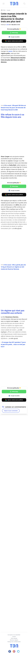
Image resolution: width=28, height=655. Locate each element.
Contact (14, 636)
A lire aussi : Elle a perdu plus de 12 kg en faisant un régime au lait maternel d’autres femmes (13, 267)
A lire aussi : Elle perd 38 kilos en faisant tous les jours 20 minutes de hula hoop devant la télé (13, 107)
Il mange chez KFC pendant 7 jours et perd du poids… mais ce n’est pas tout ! (13, 344)
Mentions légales (14, 640)
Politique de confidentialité (14, 641)
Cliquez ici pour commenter (11, 410)
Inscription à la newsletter (14, 634)
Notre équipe (14, 638)
